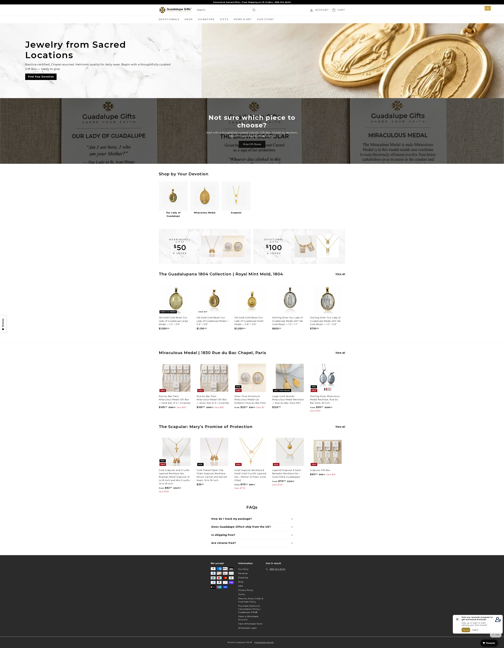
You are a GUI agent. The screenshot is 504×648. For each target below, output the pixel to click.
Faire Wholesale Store (250, 624)
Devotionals (169, 19)
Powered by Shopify (264, 642)
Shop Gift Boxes (252, 144)
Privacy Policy (245, 590)
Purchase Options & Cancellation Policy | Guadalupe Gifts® (249, 609)
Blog (240, 581)
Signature (206, 19)
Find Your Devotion (41, 76)
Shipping (243, 577)
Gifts (224, 19)
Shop (189, 19)
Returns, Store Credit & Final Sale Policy (250, 600)
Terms (241, 594)
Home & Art (243, 19)
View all (340, 274)
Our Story (265, 19)
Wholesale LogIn (247, 628)
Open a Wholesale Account (248, 618)
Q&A (240, 586)
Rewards (243, 573)
